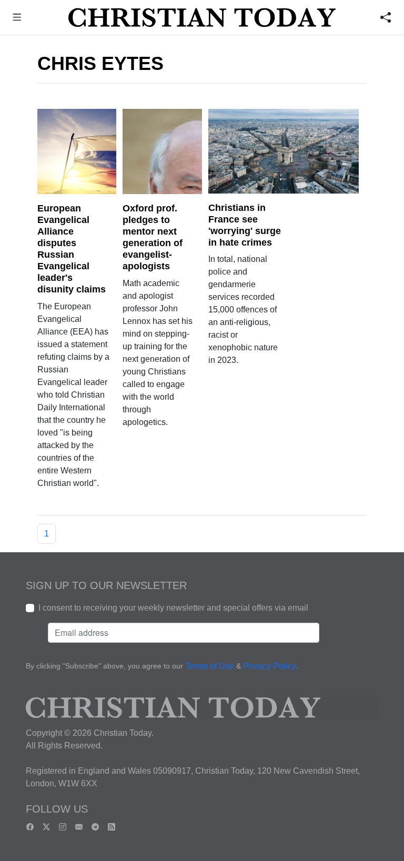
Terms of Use (209, 666)
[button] (17, 18)
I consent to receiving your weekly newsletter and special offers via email (173, 607)
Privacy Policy (269, 666)
